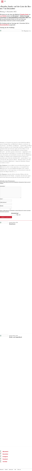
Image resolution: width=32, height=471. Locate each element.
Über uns (19, 469)
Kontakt (6, 469)
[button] (2, 2)
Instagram (5, 456)
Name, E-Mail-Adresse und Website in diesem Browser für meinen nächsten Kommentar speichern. (15, 211)
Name (1, 198)
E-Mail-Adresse (3, 202)
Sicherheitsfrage (15, 213)
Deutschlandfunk (4, 24)
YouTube (5, 461)
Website (1, 205)
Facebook (5, 459)
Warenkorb (5, 451)
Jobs (15, 469)
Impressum (11, 469)
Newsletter (5, 454)
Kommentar (2, 186)
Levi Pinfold (3, 16)
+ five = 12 (18, 214)
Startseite (1, 469)
